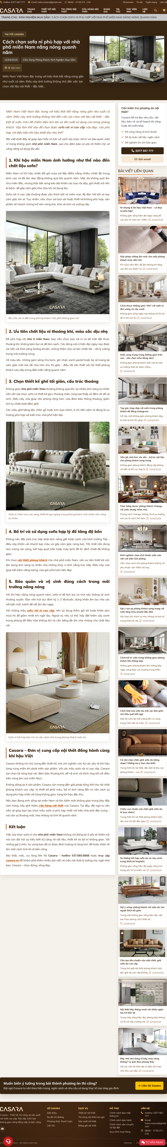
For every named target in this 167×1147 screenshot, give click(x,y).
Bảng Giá (107, 10)
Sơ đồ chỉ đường (55, 1117)
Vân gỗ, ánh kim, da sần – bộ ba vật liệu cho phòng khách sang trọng (142, 459)
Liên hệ (163, 2)
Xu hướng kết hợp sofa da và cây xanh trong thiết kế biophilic (141, 860)
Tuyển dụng (151, 2)
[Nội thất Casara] (2, 1128)
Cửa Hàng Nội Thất (90, 10)
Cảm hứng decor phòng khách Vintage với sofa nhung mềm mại (141, 508)
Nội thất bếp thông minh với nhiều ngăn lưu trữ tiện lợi (141, 1011)
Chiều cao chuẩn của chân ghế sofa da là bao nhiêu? (141, 811)
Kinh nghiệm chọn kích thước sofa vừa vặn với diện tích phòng (140, 557)
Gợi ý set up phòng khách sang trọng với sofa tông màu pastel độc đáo (142, 610)
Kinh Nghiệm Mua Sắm (34, 17)
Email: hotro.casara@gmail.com (46, 2)
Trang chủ (31, 10)
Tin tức (139, 2)
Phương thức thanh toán (59, 1121)
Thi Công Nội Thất (69, 10)
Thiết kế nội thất (86, 1112)
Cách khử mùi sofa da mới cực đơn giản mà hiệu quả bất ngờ (141, 712)
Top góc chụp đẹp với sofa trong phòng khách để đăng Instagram (141, 410)
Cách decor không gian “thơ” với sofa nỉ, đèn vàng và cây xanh (142, 307)
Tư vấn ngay (154, 1142)
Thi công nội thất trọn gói (91, 1117)
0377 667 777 (144, 150)
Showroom (128, 2)
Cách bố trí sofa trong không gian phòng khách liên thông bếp (142, 659)
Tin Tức (118, 10)
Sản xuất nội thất (87, 1121)
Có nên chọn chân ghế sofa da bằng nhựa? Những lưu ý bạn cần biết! (139, 761)
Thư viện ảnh (131, 10)
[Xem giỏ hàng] (164, 10)
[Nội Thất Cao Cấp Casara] (11, 10)
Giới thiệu (52, 1112)
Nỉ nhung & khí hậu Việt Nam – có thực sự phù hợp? (141, 209)
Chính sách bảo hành (121, 1120)
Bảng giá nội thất (87, 1125)
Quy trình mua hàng (120, 1131)
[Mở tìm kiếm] (156, 10)
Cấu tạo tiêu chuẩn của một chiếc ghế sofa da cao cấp (140, 962)
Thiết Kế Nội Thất (48, 10)
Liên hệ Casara (151, 1085)
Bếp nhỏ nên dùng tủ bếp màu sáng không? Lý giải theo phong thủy (139, 1060)
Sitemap (128, 1142)
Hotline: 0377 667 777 (14, 2)
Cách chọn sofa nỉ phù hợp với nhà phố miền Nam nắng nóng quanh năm (41, 47)
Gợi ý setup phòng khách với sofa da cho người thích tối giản (142, 909)
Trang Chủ (9, 17)
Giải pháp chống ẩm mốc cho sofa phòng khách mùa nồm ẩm (142, 258)
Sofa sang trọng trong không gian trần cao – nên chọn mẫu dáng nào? (141, 356)
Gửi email (144, 159)
